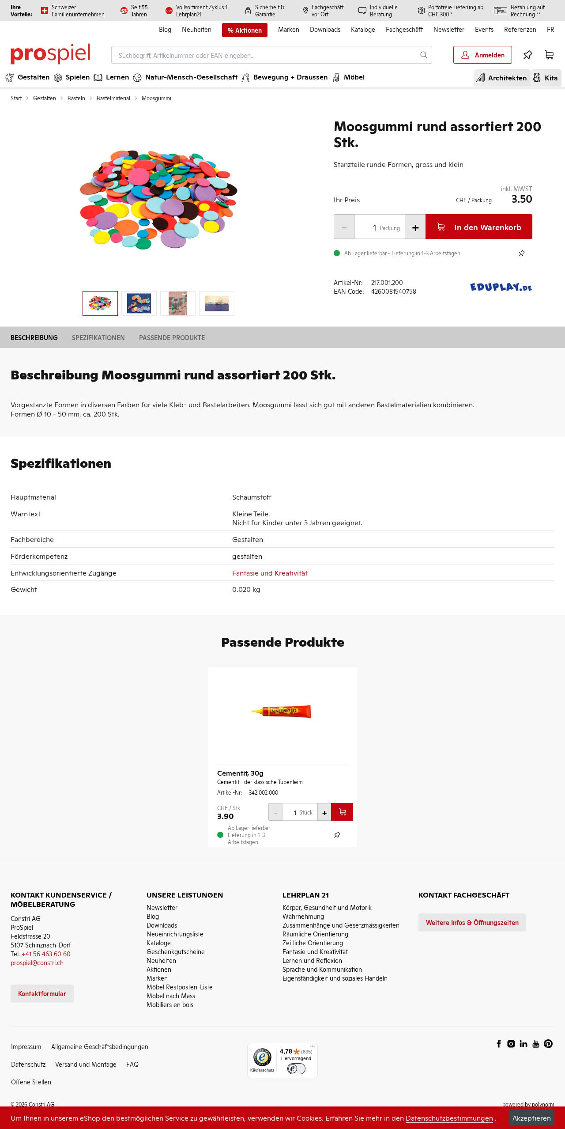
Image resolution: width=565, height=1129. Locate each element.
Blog (165, 29)
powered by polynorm (528, 1104)
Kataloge (363, 29)
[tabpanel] (158, 200)
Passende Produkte (172, 337)
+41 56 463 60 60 (46, 953)
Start (16, 98)
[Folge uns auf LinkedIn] (523, 1044)
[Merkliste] (528, 54)
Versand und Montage (86, 1064)
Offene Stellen (31, 1081)
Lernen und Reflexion (312, 960)
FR (550, 29)
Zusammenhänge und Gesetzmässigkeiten (340, 925)
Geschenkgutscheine (176, 951)
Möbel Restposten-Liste (180, 986)
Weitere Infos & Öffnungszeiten (472, 922)
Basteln (76, 98)
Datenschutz (28, 1064)
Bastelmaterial (113, 98)
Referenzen (520, 29)
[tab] (100, 303)
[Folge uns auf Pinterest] (548, 1044)
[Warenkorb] (549, 54)
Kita (548, 77)
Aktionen (159, 969)
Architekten (504, 77)
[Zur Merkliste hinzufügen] (521, 253)
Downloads (325, 29)
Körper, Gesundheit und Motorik (327, 907)
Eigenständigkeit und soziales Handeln (335, 978)
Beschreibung (34, 337)
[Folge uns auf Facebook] (499, 1044)
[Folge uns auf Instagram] (511, 1044)
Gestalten (44, 98)
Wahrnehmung (303, 916)
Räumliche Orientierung (315, 933)
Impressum (26, 1046)
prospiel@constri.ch (37, 962)
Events (484, 29)
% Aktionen (245, 30)
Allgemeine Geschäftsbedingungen (99, 1046)
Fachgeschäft (404, 29)
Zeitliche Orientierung (312, 942)
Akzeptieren (531, 1117)
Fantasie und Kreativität (270, 572)
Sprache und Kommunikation (322, 969)
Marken (288, 29)
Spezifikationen (98, 337)
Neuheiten (196, 29)
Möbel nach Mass (171, 995)
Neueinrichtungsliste (175, 933)
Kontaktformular (42, 993)
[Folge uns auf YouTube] (536, 1044)
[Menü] (312, 1048)
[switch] (296, 1068)
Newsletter (448, 29)
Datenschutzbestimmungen (449, 1117)
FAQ (132, 1064)
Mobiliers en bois (170, 1004)
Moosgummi (156, 98)
